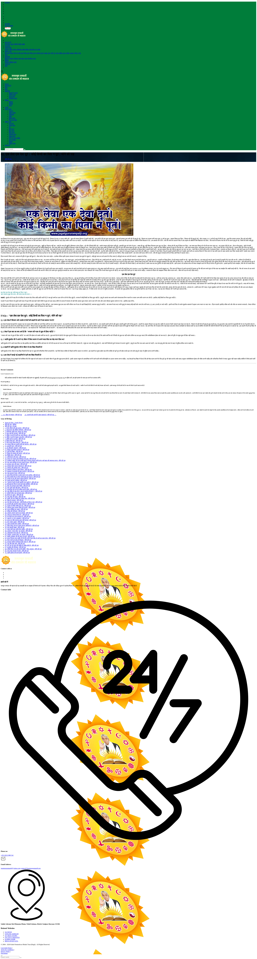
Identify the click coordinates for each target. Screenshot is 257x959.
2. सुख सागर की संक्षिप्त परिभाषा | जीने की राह (18, 430)
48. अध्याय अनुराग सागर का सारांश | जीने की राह (19, 513)
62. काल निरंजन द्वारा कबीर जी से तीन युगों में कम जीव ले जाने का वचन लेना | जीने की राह (30, 538)
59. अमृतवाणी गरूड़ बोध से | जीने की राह (16, 533)
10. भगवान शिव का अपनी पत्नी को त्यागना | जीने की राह (20, 444)
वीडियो (7, 62)
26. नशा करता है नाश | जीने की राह (15, 473)
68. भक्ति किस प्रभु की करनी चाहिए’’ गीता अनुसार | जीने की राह (23, 549)
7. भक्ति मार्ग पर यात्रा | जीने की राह (15, 439)
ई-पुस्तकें (7, 46)
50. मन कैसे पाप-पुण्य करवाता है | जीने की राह (18, 516)
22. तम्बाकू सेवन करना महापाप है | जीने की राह (18, 466)
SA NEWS (8, 932)
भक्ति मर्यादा (13, 49)
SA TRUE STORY (11, 936)
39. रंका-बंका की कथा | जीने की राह (15, 497)
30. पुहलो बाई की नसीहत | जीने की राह (16, 480)
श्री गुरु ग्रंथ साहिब (56, 53)
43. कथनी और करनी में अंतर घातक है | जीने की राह (40, 415)
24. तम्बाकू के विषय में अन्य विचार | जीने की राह (18, 469)
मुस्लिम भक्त (17, 59)
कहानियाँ (7, 57)
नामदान (7, 49)
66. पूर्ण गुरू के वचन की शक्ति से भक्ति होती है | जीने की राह (22, 545)
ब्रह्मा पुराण (47, 53)
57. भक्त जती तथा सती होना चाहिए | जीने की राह (19, 529)
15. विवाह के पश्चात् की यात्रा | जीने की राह (17, 453)
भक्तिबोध (19, 49)
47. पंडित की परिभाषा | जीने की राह (15, 511)
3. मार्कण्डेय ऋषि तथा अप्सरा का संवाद (16, 431)
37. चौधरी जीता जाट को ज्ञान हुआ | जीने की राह (18, 493)
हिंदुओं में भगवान (9, 59)
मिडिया (7, 60)
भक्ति (23, 49)
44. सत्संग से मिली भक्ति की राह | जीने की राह (18, 506)
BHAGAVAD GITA (11, 941)
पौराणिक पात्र (32, 59)
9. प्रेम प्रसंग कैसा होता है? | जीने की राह (16, 442)
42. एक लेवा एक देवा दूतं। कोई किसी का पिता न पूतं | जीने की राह (23, 502)
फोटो (15, 62)
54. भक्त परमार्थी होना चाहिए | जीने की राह (17, 524)
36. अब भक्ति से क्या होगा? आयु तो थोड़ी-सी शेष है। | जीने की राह (23, 491)
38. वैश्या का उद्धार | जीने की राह (14, 495)
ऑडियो (11, 62)
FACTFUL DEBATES (12, 937)
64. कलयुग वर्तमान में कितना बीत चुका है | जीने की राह (20, 542)
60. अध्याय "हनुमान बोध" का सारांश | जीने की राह (19, 534)
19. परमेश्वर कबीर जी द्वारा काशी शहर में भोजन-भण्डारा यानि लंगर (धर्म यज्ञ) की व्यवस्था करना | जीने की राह (35, 460)
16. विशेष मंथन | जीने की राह (13, 455)
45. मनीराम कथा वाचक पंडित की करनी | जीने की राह (20, 507)
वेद (17, 53)
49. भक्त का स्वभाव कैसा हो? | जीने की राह (17, 515)
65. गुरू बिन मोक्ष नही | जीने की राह (15, 543)
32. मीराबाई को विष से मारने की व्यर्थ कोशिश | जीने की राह (21, 484)
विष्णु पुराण (33, 53)
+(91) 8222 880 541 (7, 855)
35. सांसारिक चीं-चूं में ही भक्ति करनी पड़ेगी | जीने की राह (21, 489)
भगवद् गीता (13, 53)
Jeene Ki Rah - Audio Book (13, 422)
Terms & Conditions (7, 950)
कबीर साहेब (21, 44)
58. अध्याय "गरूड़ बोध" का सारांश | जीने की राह (18, 531)
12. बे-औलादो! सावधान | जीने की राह (15, 448)
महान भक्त (24, 59)
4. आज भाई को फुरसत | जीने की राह (15, 433)
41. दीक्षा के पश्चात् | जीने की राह (11, 415)
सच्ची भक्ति (8, 48)
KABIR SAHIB (10, 939)
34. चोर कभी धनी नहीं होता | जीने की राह (16, 487)
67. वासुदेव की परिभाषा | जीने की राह (15, 547)
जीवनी (16, 44)
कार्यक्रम (7, 64)
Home (7, 84)
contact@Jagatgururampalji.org (31, 868)
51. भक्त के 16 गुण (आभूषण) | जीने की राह (17, 518)
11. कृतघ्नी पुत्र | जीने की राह (13, 446)
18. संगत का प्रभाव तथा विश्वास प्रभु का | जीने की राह (20, 459)
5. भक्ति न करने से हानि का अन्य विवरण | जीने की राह (20, 435)
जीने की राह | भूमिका (10, 424)
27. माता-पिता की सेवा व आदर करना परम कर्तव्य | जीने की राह (22, 475)
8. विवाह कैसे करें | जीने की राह (13, 441)
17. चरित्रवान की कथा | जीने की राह (15, 457)
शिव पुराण (27, 53)
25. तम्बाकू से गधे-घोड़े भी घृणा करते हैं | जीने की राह (19, 471)
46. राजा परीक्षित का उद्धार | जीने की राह (16, 509)
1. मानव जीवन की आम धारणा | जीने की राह (17, 428)
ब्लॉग (6, 66)
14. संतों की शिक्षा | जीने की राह (14, 451)
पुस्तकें (7, 107)
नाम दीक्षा (7, 24)
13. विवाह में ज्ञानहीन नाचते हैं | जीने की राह (17, 450)
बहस (6, 55)
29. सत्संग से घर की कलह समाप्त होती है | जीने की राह (20, 478)
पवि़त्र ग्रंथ (8, 51)
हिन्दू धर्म (7, 53)
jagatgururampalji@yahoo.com (10, 868)
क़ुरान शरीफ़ (66, 53)
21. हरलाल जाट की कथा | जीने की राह (16, 464)
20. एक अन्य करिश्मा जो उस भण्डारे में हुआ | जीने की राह (21, 462)
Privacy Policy (5, 951)
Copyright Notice (6, 948)
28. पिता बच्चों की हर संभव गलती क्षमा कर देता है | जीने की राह (22, 477)
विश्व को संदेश (36, 49)
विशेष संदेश (28, 49)
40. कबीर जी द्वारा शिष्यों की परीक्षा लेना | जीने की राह (20, 498)
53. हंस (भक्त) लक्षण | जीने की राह (14, 522)
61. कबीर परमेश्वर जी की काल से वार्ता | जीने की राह (20, 536)
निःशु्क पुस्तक (9, 26)
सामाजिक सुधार (9, 44)
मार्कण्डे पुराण (40, 53)
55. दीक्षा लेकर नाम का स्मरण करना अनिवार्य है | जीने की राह (22, 525)
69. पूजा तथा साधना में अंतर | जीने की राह (17, 551)
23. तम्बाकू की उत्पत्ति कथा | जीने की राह (16, 468)
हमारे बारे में (8, 42)
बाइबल (72, 53)
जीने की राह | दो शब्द (10, 426)
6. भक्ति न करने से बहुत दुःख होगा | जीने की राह (18, 437)
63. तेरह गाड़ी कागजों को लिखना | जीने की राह (18, 540)
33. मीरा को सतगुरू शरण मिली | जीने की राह (17, 486)
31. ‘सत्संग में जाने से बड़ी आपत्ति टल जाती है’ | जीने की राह (21, 482)
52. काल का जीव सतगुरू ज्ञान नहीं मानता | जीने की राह (20, 520)
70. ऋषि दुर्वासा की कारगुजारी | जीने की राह (17, 553)
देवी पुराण (21, 53)
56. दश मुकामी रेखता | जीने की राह (14, 527)
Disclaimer (4, 953)
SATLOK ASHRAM (11, 934)
